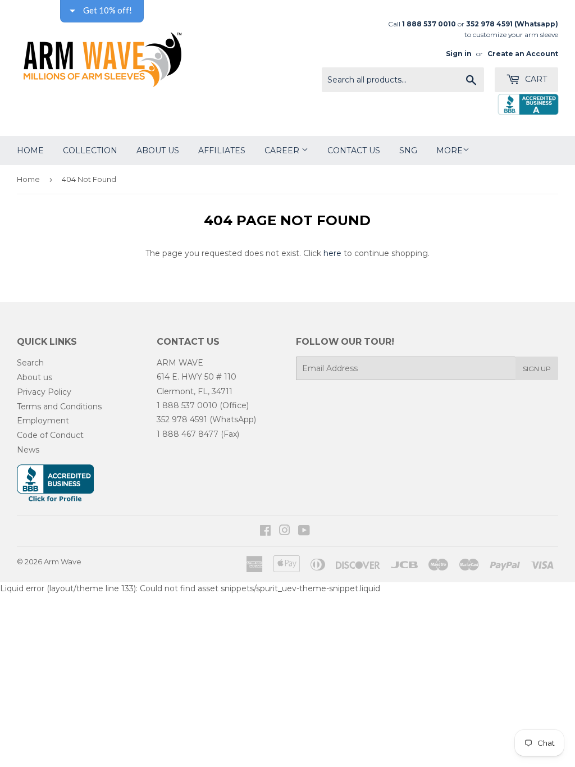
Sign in (459, 53)
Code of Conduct (50, 435)
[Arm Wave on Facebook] (265, 532)
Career (283, 150)
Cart (535, 79)
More (449, 150)
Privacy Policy (44, 392)
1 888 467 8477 (187, 434)
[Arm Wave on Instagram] (284, 532)
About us (34, 377)
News (28, 450)
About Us (157, 150)
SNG (408, 150)
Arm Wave (62, 561)
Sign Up (537, 368)
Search (30, 363)
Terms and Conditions (59, 406)
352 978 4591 (182, 419)
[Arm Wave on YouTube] (304, 532)
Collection (90, 150)
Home (30, 150)
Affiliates (221, 150)
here (332, 253)
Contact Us (353, 150)
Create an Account (522, 53)
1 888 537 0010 (187, 405)
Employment (43, 421)
